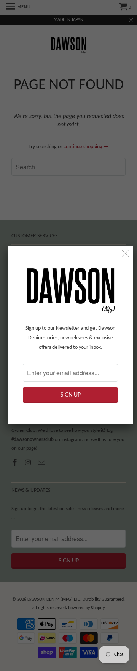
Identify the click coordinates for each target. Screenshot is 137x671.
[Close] (125, 254)
